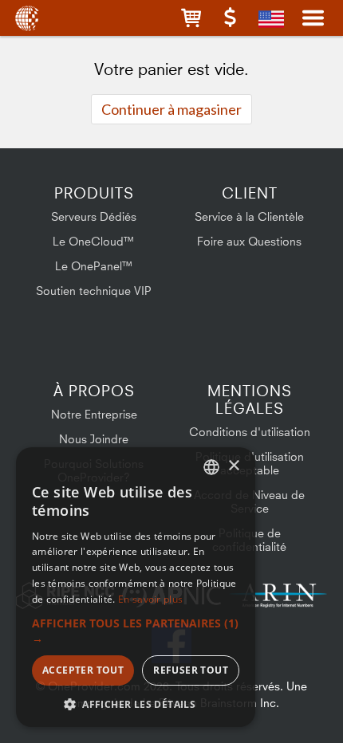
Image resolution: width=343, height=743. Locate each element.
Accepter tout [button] (83, 670)
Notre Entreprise (94, 414)
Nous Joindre (93, 439)
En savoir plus (150, 599)
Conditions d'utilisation (249, 431)
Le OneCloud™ (94, 241)
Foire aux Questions (249, 241)
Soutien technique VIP (94, 290)
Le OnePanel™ (94, 266)
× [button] (233, 466)
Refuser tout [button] (190, 670)
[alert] (135, 587)
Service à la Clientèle (249, 216)
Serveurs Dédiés (93, 216)
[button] (191, 18)
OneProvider (26, 18)
